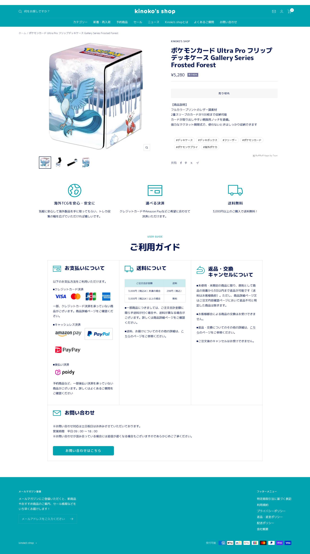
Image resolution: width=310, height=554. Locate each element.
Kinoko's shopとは (176, 22)
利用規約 (262, 505)
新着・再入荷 (102, 22)
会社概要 (262, 529)
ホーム (22, 33)
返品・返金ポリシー (270, 517)
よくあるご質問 (204, 22)
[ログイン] (281, 11)
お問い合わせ (228, 22)
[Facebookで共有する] (181, 163)
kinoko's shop (180, 41)
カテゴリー (80, 22)
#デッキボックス (207, 140)
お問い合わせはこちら (83, 450)
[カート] (289, 11)
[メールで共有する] (197, 163)
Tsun (275, 155)
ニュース (153, 22)
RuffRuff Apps (262, 155)
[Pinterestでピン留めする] (186, 163)
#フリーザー (230, 140)
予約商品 (122, 22)
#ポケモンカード (251, 140)
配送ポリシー (265, 523)
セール (137, 22)
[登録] (71, 519)
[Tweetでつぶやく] (191, 163)
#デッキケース (184, 140)
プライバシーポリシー (271, 511)
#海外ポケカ (210, 147)
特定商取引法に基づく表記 (274, 499)
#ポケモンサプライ (187, 147)
